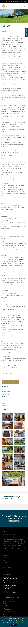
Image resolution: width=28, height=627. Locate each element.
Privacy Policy (6, 570)
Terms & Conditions (7, 567)
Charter (4, 560)
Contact (5, 565)
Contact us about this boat (10, 381)
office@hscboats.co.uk (8, 616)
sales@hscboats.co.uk (8, 611)
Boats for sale (6, 557)
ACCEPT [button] (14, 624)
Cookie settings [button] (20, 622)
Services (5, 562)
